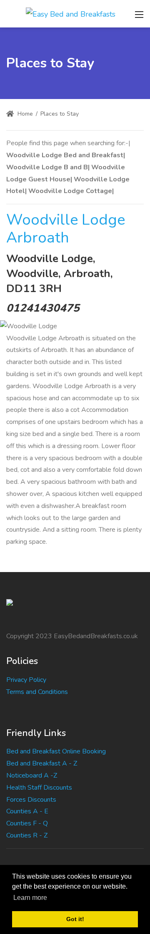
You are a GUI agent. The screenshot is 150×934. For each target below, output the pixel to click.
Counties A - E (27, 811)
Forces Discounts (31, 799)
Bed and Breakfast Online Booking (56, 751)
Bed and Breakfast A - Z (41, 763)
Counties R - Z (27, 835)
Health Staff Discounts (39, 787)
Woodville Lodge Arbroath (65, 229)
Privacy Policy (26, 679)
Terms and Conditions (37, 691)
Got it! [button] (75, 919)
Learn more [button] (30, 897)
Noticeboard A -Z (31, 775)
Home (24, 114)
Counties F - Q (27, 823)
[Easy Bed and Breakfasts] (70, 13)
